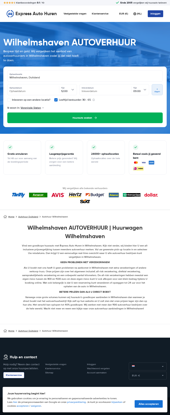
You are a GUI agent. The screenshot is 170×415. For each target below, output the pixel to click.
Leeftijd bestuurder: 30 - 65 (75, 100)
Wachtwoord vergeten (98, 368)
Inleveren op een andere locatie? (31, 100)
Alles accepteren (149, 404)
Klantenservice (100, 13)
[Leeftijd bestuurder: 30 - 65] (56, 100)
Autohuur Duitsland (28, 216)
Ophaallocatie (15, 74)
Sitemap (49, 372)
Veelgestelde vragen (75, 13)
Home (11, 216)
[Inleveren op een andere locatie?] (9, 100)
